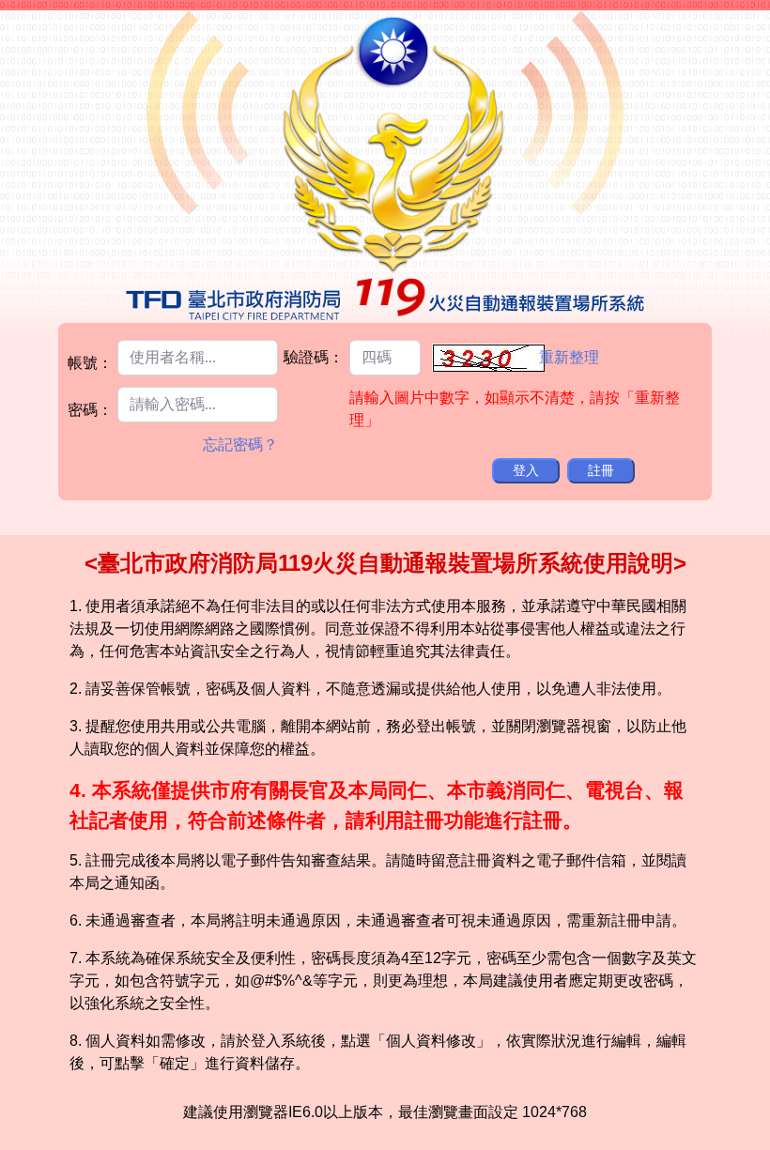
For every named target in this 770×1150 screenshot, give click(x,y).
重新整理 (569, 357)
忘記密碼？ (240, 444)
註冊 (601, 470)
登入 (526, 470)
